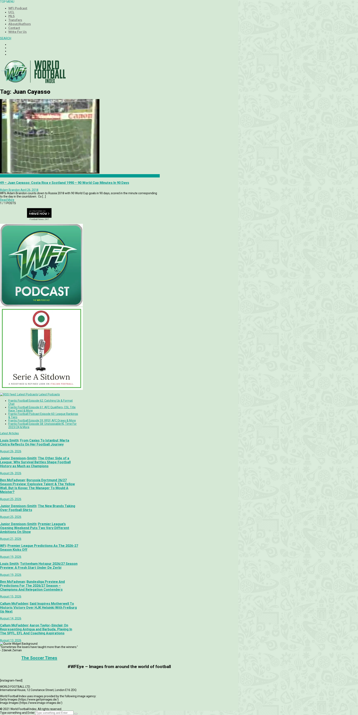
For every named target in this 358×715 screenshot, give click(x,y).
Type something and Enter (17, 712)
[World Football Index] (33, 81)
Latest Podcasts (49, 394)
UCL (11, 12)
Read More (7, 199)
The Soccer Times (39, 657)
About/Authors (19, 24)
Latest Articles (9, 433)
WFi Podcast (17, 8)
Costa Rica (7, 175)
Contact (14, 28)
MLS (11, 16)
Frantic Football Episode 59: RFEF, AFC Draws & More (42, 420)
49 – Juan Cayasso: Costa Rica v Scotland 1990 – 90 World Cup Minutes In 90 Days (64, 183)
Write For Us (17, 32)
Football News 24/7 (39, 219)
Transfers (15, 20)
